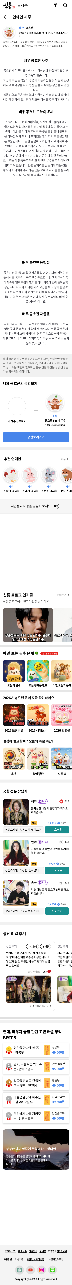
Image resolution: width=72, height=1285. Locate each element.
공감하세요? (37, 971)
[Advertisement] (36, 218)
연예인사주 (62, 1251)
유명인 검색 (65, 5)
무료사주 (22, 1251)
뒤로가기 (6, 17)
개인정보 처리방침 (35, 1259)
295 (67, 801)
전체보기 (62, 595)
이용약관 (19, 1259)
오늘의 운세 (10, 1251)
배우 (63, 459)
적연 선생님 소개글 (39, 1006)
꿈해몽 (42, 1251)
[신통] (8, 5)
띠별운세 (33, 1251)
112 (67, 882)
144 (67, 841)
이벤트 (55, 5)
